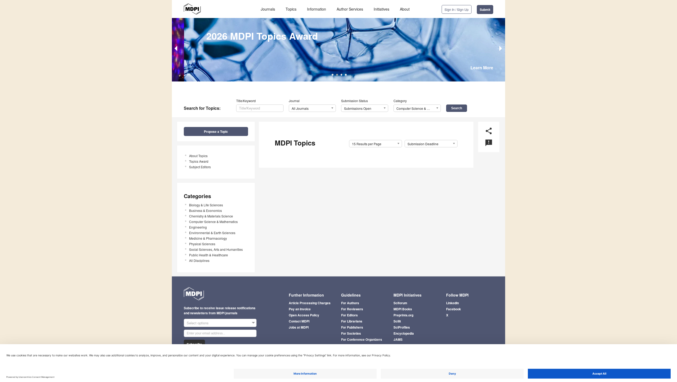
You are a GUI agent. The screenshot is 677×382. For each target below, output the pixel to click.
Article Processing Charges (310, 303)
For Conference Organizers (361, 339)
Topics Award (198, 161)
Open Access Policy (304, 315)
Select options (198, 322)
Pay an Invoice (300, 309)
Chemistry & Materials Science (211, 216)
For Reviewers (352, 309)
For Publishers (352, 327)
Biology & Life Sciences (206, 205)
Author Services (350, 9)
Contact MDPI (299, 321)
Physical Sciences (202, 244)
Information (316, 9)
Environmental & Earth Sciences (212, 232)
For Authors (350, 303)
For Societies (351, 333)
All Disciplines (199, 260)
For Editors (349, 315)
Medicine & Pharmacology (208, 238)
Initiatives (381, 9)
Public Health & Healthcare (208, 255)
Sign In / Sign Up (457, 9)
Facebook (453, 309)
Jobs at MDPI (299, 327)
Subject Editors (200, 167)
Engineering (198, 227)
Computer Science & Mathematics (213, 221)
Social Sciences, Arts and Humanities (216, 249)
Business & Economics (205, 210)
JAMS (398, 339)
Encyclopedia (404, 333)
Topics (291, 9)
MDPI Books (403, 309)
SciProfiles (402, 327)
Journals (268, 9)
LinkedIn (452, 303)
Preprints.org (403, 315)
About (405, 9)
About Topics (198, 155)
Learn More (481, 68)
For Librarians (351, 321)
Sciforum (400, 303)
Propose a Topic (216, 131)
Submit (485, 9)
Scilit (397, 321)
